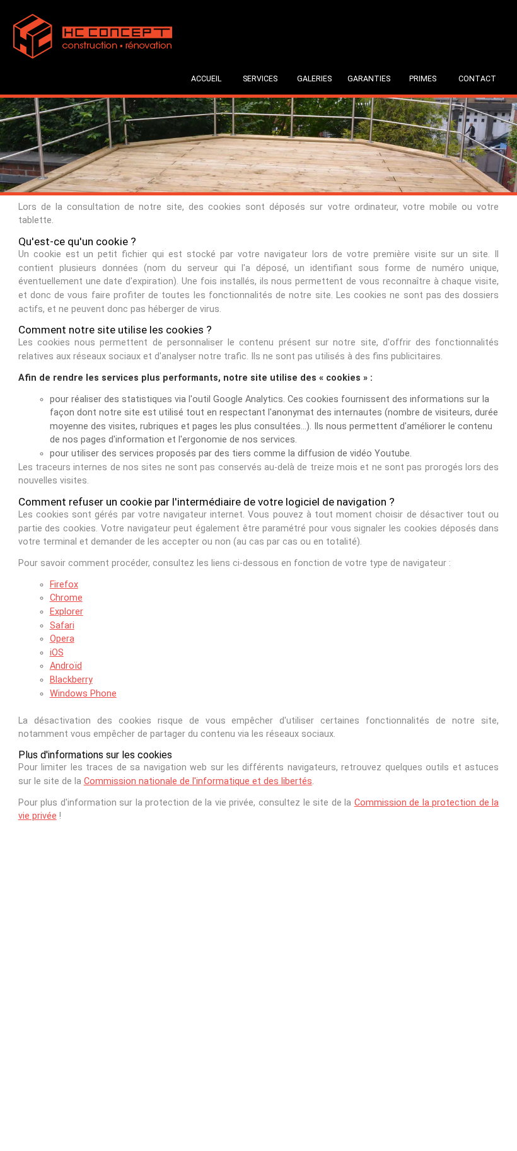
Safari (62, 625)
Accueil (206, 78)
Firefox (64, 584)
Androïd (66, 666)
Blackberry (71, 679)
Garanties (368, 78)
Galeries (314, 78)
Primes (422, 78)
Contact (477, 78)
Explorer (66, 611)
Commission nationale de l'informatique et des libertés (198, 781)
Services (260, 78)
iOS (57, 652)
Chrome (66, 598)
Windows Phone (83, 693)
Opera (62, 638)
